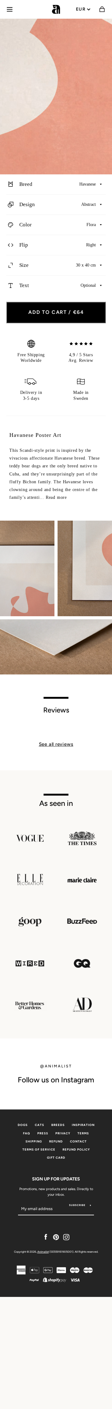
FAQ (26, 1133)
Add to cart (56, 312)
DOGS (23, 1125)
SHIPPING (34, 1141)
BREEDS (58, 1125)
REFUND (56, 1141)
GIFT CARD (56, 1157)
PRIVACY (62, 1133)
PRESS (42, 1133)
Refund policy (76, 1149)
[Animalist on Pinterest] (56, 1237)
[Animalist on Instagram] (66, 1237)
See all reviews (56, 744)
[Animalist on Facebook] (46, 1237)
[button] (56, 184)
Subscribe (77, 1205)
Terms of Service (38, 1149)
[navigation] (9, 9)
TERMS (83, 1133)
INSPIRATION (83, 1125)
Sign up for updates (56, 1179)
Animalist (43, 1251)
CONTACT (78, 1141)
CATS (39, 1125)
